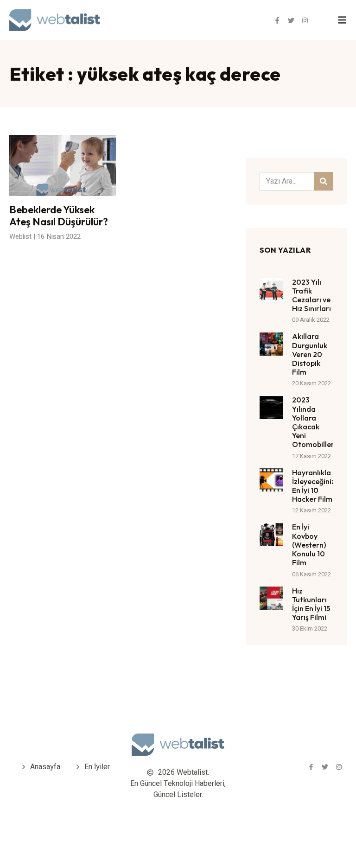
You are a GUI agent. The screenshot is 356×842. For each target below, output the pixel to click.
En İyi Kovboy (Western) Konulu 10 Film (309, 544)
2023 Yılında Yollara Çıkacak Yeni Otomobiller (313, 422)
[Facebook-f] (277, 20)
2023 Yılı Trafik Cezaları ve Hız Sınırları (311, 295)
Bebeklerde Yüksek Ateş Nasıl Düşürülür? (58, 215)
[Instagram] (305, 20)
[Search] (323, 181)
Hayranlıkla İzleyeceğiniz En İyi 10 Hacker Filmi (313, 486)
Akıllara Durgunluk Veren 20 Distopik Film (309, 354)
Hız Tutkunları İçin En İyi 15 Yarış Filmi (311, 604)
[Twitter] (291, 20)
